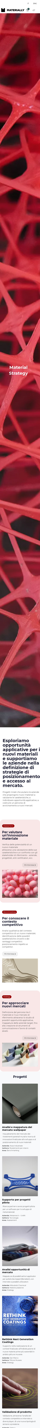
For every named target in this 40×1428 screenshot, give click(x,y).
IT (28, 3)
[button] (34, 10)
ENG (35, 3)
